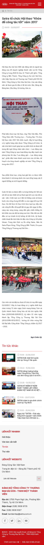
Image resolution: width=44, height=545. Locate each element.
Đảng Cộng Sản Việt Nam (13, 465)
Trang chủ (3, 11)
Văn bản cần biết (9, 442)
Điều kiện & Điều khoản (31, 542)
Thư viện (6, 451)
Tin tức (9, 11)
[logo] (20, 4)
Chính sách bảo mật (11, 542)
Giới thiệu (6, 437)
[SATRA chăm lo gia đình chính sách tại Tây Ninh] (8, 400)
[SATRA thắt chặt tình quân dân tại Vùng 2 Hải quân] (8, 358)
